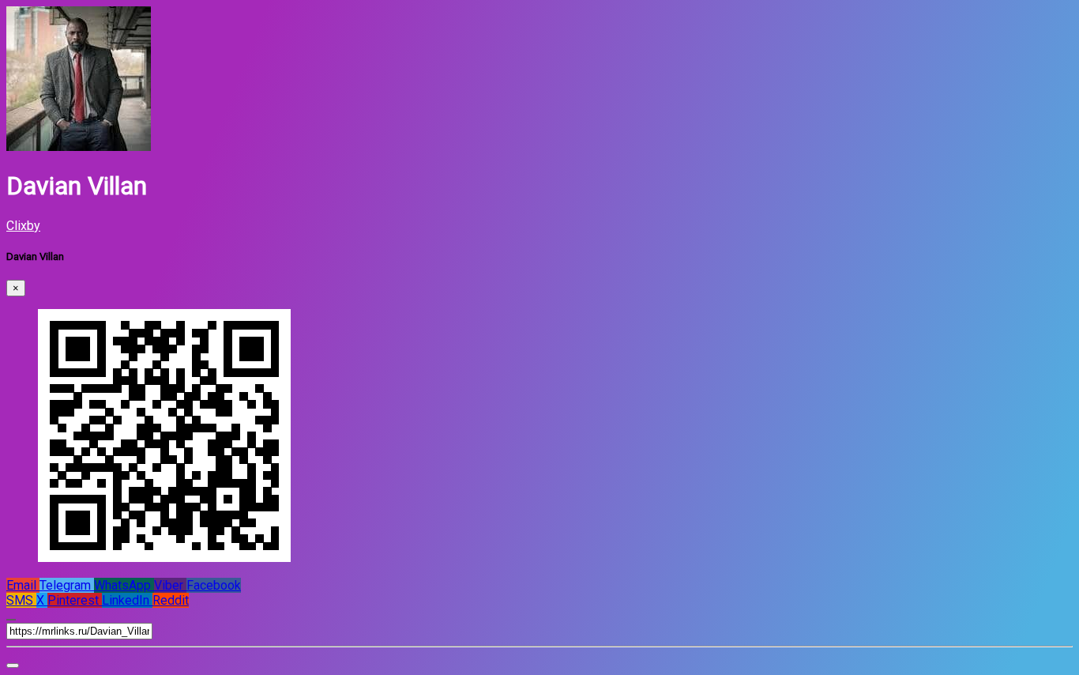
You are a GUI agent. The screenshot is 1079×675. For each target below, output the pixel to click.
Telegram (66, 585)
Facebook (213, 585)
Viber (170, 585)
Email (22, 585)
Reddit (170, 600)
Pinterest (74, 600)
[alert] (12, 665)
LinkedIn (127, 600)
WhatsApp (124, 585)
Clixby (23, 225)
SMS (21, 600)
